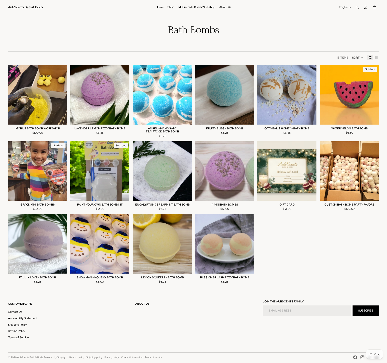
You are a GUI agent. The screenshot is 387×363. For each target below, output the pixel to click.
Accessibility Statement (22, 318)
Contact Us (15, 312)
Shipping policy (94, 357)
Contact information (132, 357)
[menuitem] (159, 7)
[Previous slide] (14, 94)
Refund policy (76, 357)
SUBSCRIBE (365, 310)
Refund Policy (16, 331)
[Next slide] (61, 94)
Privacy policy (111, 357)
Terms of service (153, 357)
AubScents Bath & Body (30, 357)
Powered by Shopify (54, 357)
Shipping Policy (17, 324)
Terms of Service (18, 337)
